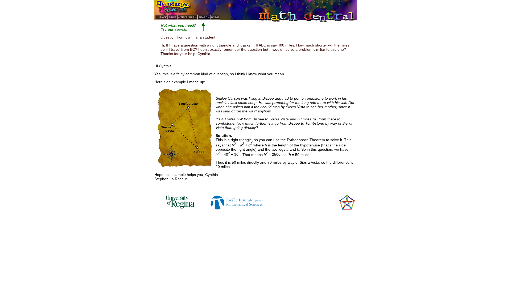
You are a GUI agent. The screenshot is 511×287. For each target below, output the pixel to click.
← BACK (161, 17)
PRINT (172, 17)
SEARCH (203, 17)
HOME (215, 17)
